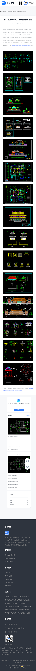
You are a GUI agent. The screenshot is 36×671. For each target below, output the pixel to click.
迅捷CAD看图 (9, 561)
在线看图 (8, 586)
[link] (17, 11)
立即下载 (18, 409)
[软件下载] (27, 467)
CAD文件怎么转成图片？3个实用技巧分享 (18, 606)
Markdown (5, 650)
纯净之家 (20, 652)
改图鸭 (22, 650)
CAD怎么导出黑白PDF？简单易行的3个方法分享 (20, 597)
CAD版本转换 (9, 582)
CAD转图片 (8, 576)
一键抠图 (5, 652)
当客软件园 (28, 652)
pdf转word (29, 650)
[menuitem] (29, 3)
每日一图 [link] (4, 11)
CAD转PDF (8, 573)
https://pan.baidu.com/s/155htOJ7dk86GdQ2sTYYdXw (21, 45)
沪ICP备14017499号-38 (13, 666)
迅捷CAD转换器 (10, 558)
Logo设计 (13, 652)
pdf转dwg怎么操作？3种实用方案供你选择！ (19, 610)
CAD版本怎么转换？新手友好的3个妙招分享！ (19, 613)
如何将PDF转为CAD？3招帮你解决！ (16, 603)
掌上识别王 (14, 650)
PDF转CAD (8, 579)
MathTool (28, 648)
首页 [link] (1, 11)
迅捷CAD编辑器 (10, 555)
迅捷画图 (20, 648)
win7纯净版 (5, 654)
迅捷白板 (12, 648)
